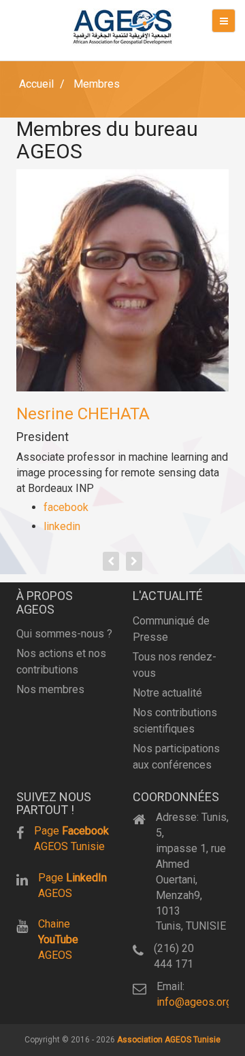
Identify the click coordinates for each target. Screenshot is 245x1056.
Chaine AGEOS (58, 939)
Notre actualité (167, 692)
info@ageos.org (194, 1002)
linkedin (62, 526)
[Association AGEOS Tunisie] (122, 27)
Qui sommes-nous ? (64, 633)
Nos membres (50, 689)
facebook (66, 507)
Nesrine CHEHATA (83, 413)
